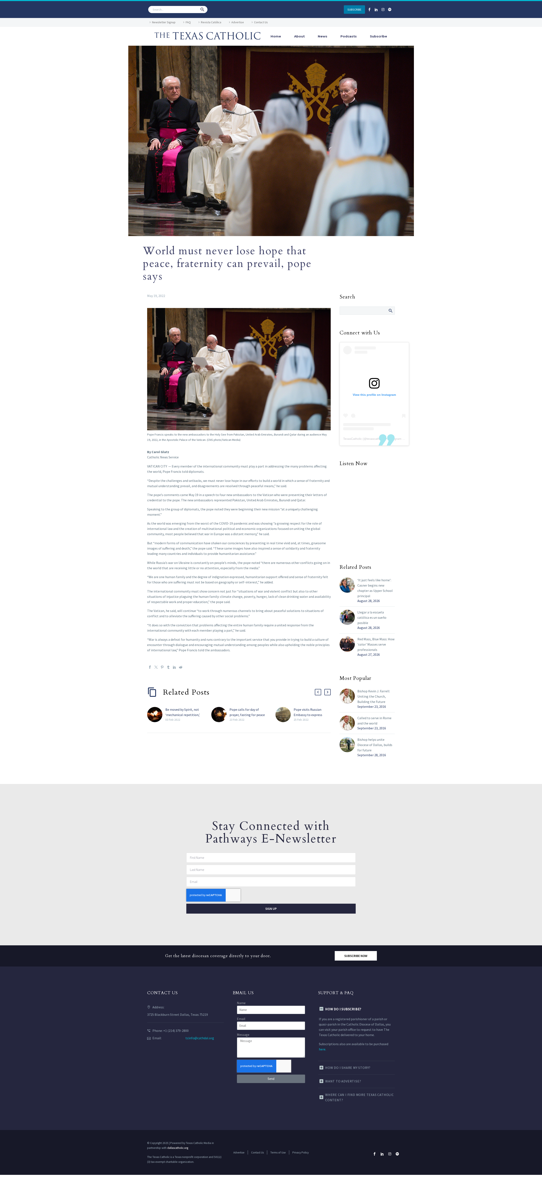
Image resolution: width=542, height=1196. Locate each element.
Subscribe (378, 36)
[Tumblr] (168, 667)
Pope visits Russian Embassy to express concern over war (308, 714)
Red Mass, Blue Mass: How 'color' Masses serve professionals (375, 644)
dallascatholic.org (177, 1148)
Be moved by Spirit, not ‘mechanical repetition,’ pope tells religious (182, 714)
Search (390, 311)
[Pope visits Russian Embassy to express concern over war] (284, 714)
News (322, 36)
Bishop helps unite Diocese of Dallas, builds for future (374, 744)
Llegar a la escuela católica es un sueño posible (371, 617)
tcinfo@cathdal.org (199, 1038)
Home (276, 36)
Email (241, 1019)
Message (243, 1034)
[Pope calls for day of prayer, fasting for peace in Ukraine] (220, 714)
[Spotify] (389, 9)
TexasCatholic (352, 438)
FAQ (188, 22)
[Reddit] (180, 667)
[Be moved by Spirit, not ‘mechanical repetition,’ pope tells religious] (156, 714)
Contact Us (261, 22)
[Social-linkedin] (376, 9)
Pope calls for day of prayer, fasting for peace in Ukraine (247, 714)
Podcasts (348, 36)
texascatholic (375, 438)
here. (322, 1049)
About (299, 36)
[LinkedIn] (174, 667)
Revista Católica (211, 22)
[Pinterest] (162, 667)
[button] (202, 9)
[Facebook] (150, 667)
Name (241, 1003)
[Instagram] (383, 9)
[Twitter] (156, 667)
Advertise (237, 22)
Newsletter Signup (164, 22)
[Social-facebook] (369, 9)
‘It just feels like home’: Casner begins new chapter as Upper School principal (375, 588)
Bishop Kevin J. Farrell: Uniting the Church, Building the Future (373, 696)
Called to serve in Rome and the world (374, 720)
